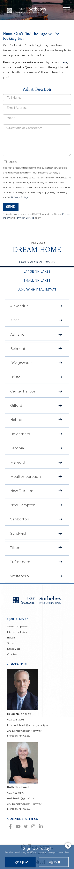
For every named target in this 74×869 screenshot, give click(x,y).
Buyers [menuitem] (11, 637)
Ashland (17, 334)
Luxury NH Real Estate (37, 290)
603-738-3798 (15, 719)
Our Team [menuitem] (13, 654)
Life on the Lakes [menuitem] (17, 632)
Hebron (17, 420)
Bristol (16, 377)
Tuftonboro (20, 562)
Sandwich (18, 533)
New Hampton (23, 505)
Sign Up (18, 862)
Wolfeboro (19, 576)
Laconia (17, 448)
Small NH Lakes (36, 280)
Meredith (18, 462)
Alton (15, 320)
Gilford (16, 406)
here (64, 62)
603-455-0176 (15, 792)
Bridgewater (21, 363)
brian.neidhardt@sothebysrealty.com (29, 725)
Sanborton (19, 519)
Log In (52, 862)
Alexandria (19, 306)
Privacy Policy (19, 197)
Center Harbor (22, 391)
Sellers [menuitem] (10, 643)
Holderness (20, 434)
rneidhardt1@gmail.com (21, 798)
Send (11, 207)
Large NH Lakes (36, 271)
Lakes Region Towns (37, 262)
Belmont (17, 349)
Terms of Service (24, 217)
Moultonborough (25, 477)
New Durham (21, 491)
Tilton (15, 548)
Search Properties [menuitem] (17, 626)
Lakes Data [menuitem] (13, 648)
